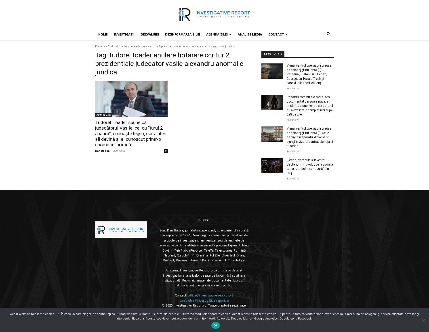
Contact (276, 34)
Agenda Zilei (217, 34)
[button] (328, 35)
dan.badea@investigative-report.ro (204, 300)
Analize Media (250, 34)
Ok (216, 325)
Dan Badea (102, 150)
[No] (423, 320)
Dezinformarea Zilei (182, 34)
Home (103, 34)
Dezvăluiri (150, 34)
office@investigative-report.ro (209, 295)
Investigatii (124, 34)
